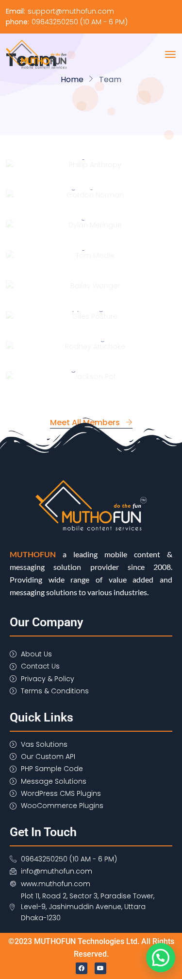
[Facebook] (81, 968)
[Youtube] (100, 968)
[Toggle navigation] (170, 54)
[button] (160, 957)
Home (72, 79)
